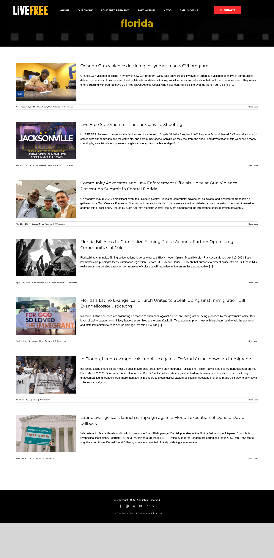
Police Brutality (57, 283)
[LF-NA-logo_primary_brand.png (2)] (30, 7)
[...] (232, 84)
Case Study (42, 107)
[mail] (153, 506)
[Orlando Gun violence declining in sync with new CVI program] (46, 82)
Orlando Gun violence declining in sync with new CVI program (144, 65)
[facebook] (120, 506)
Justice (35, 224)
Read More (253, 107)
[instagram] (127, 506)
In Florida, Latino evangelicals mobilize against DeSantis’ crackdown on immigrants (166, 358)
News (50, 165)
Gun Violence (54, 107)
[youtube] (140, 506)
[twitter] (133, 506)
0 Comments (67, 107)
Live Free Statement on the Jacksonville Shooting (131, 124)
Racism (56, 165)
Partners (48, 224)
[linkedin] (147, 506)
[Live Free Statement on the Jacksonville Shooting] (46, 140)
